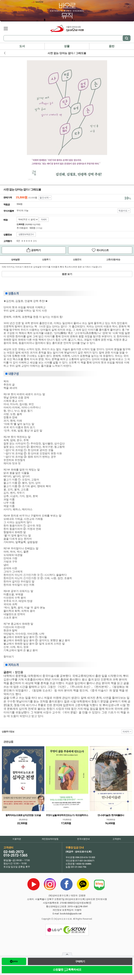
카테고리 (5, 28)
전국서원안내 (83, 839)
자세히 (44, 219)
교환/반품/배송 (113, 259)
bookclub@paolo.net (70, 913)
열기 (67, 955)
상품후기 (46, 259)
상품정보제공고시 (26, 234)
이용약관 (17, 839)
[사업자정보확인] (82, 902)
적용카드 (123, 210)
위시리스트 (88, 251)
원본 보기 (67, 274)
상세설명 (15, 259)
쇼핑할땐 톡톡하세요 (67, 969)
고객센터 (117, 839)
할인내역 (44, 197)
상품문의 (77, 259)
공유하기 (21, 251)
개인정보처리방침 (50, 839)
